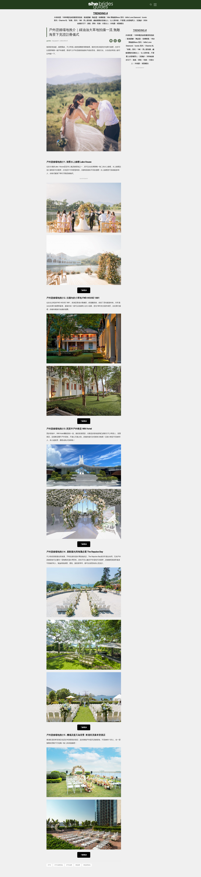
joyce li (56, 41)
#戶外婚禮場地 (58, 865)
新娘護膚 (87, 17)
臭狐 (89, 23)
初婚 (98, 23)
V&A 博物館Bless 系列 (115, 17)
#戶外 (49, 865)
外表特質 (57, 17)
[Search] (151, 5)
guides (100, 6)
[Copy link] (119, 40)
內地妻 (112, 23)
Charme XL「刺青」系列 (68, 20)
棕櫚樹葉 (102, 17)
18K (80, 20)
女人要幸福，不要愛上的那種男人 (122, 20)
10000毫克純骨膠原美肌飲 (72, 17)
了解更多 (84, 290)
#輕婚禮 (77, 865)
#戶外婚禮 (69, 865)
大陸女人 (105, 23)
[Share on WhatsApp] (115, 40)
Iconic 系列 (139, 46)
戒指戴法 (120, 23)
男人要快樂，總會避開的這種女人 (96, 20)
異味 (94, 23)
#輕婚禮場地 (86, 865)
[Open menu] (155, 4)
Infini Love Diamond (132, 17)
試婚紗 (139, 20)
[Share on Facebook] (111, 40)
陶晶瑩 (94, 17)
